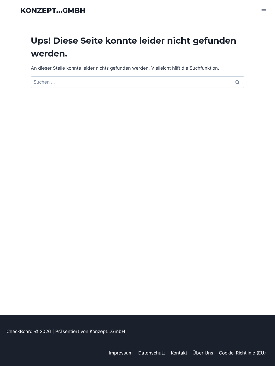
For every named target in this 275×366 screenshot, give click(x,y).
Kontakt (179, 353)
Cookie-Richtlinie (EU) (242, 353)
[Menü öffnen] (264, 10)
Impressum (121, 353)
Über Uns (203, 353)
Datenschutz (151, 353)
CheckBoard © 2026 (29, 331)
